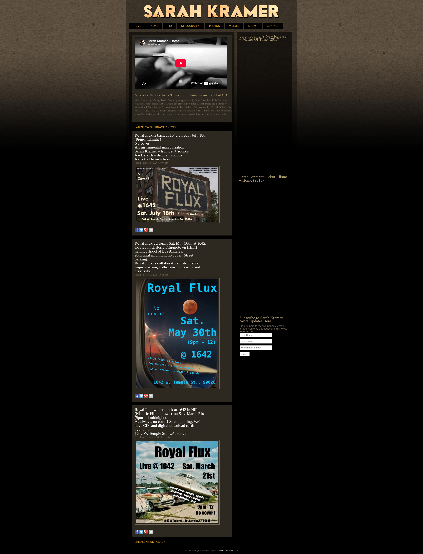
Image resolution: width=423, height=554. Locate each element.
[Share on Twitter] (141, 230)
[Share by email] (151, 230)
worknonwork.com (229, 550)
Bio (170, 25)
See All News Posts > (150, 541)
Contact (273, 25)
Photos (214, 25)
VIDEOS (234, 25)
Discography (190, 25)
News (154, 25)
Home (137, 25)
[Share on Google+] (146, 230)
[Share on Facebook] (137, 230)
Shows (252, 25)
